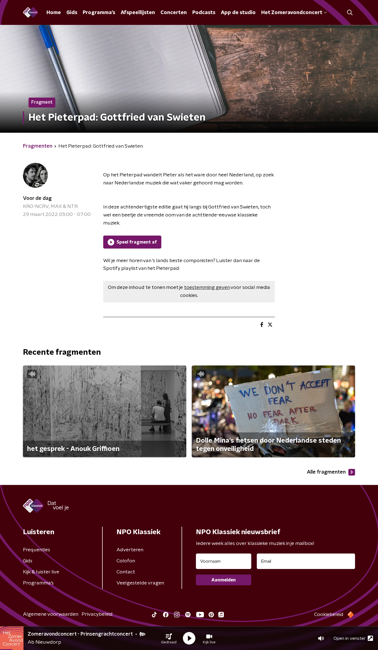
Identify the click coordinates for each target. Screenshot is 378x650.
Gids (71, 12)
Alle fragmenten (326, 472)
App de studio (238, 12)
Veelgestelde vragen (140, 583)
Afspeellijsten (138, 12)
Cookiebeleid (328, 614)
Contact (125, 572)
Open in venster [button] (349, 638)
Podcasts (203, 12)
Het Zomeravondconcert (291, 12)
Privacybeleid (97, 614)
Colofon (125, 560)
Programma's (99, 12)
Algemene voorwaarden (50, 614)
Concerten (173, 12)
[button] (169, 638)
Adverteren (129, 549)
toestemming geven (207, 287)
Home (53, 12)
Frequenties (36, 549)
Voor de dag (37, 198)
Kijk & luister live (41, 572)
